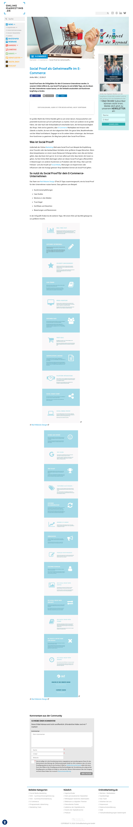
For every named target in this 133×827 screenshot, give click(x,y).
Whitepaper (13, 39)
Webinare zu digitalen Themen (76, 801)
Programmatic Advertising (39, 804)
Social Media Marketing (38, 793)
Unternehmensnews (14, 30)
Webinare (12, 42)
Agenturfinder (70, 793)
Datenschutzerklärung (64, 771)
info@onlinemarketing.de (73, 765)
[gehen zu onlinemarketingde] (112, 13)
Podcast (67, 813)
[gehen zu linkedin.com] (120, 13)
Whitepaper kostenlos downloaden (77, 799)
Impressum (104, 804)
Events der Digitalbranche (74, 810)
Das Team (103, 799)
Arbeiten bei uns (106, 801)
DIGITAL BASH (13, 62)
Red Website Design (47, 181)
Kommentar (35, 731)
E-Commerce (42, 60)
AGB (101, 810)
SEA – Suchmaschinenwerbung (41, 799)
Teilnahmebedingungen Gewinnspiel (113, 813)
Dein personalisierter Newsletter (76, 796)
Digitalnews (11, 27)
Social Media (56, 165)
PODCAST (12, 66)
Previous (101, 67)
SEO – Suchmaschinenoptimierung (42, 796)
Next (125, 67)
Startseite (33, 60)
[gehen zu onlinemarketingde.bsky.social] (125, 13)
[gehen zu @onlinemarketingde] (116, 13)
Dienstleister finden (72, 804)
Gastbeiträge (104, 796)
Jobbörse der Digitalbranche (75, 807)
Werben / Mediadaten (107, 793)
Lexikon (9, 36)
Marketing (49, 147)
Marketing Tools (35, 807)
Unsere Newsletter (13, 33)
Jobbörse (12, 50)
